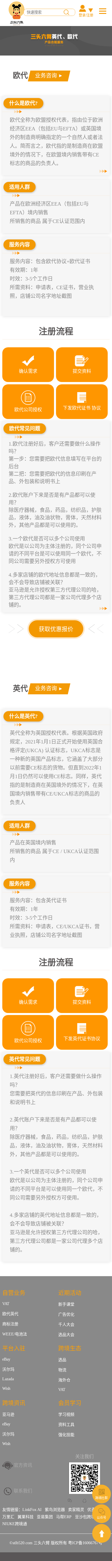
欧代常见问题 (24, 428)
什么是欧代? (23, 103)
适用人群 (19, 187)
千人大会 (66, 1324)
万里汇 (8, 1517)
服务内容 (19, 245)
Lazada (8, 1379)
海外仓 (64, 1380)
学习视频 (66, 1414)
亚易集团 (45, 1517)
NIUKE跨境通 (14, 1524)
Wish (6, 1388)
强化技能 (66, 1435)
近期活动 (69, 1293)
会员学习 (69, 1403)
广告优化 (66, 1314)
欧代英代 (10, 1314)
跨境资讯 (13, 1403)
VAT (5, 1304)
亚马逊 (8, 1414)
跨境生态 (69, 1348)
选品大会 (66, 1335)
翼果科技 (26, 1517)
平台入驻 (13, 1348)
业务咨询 (46, 76)
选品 (62, 1360)
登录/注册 (86, 15)
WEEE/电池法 (14, 1334)
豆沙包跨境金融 (89, 1517)
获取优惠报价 (56, 629)
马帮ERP (64, 1517)
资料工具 (66, 1424)
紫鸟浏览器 (55, 1510)
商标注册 (10, 1324)
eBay (6, 1359)
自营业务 (13, 1293)
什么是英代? (23, 716)
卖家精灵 (76, 1510)
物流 (62, 1370)
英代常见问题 (24, 1059)
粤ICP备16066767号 (85, 1543)
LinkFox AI (32, 1510)
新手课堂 (66, 1304)
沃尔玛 (8, 1369)
